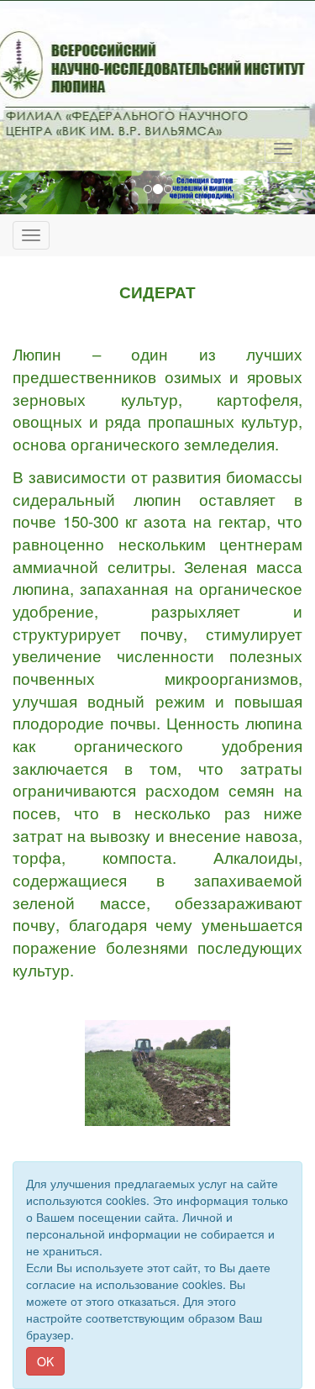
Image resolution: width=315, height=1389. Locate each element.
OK (45, 1361)
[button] (23, 200)
